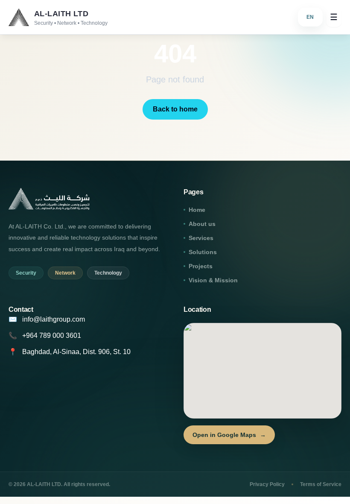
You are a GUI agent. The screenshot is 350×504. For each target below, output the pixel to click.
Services (201, 237)
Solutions (203, 252)
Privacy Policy (267, 484)
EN (310, 17)
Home (197, 209)
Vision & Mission (213, 280)
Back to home (175, 109)
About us (202, 223)
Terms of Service (320, 484)
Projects (201, 266)
